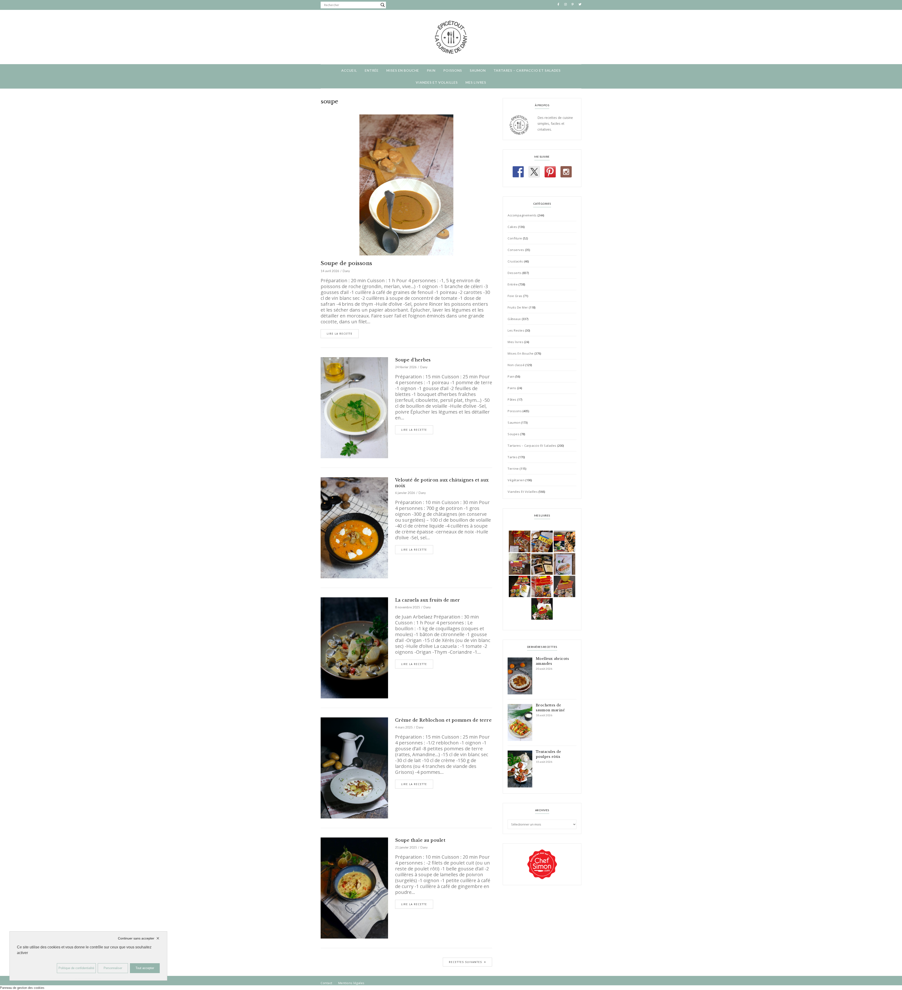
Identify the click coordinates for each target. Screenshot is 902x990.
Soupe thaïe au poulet (420, 840)
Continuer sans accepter (136, 938)
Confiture (515, 238)
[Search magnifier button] (382, 5)
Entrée (372, 70)
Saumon (478, 70)
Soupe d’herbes (413, 360)
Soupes (513, 434)
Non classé (516, 365)
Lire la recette (340, 333)
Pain (431, 70)
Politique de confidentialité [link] (76, 968)
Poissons (452, 70)
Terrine (513, 468)
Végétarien (516, 480)
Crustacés (515, 261)
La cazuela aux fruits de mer (427, 600)
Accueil (349, 70)
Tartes (512, 457)
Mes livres (476, 82)
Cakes (512, 227)
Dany (346, 271)
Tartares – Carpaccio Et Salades (527, 70)
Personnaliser (113, 968)
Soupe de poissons (346, 263)
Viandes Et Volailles (437, 82)
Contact (326, 983)
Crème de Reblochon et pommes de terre (443, 720)
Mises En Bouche (402, 70)
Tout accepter (145, 968)
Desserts (514, 273)
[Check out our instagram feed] (566, 171)
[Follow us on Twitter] (534, 171)
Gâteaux (514, 319)
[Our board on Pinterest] (550, 171)
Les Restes (516, 330)
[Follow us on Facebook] (518, 171)
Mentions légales (351, 983)
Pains (512, 388)
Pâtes (512, 399)
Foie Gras (515, 296)
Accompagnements (522, 215)
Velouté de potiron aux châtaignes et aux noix (442, 482)
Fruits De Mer (518, 307)
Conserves (516, 250)
